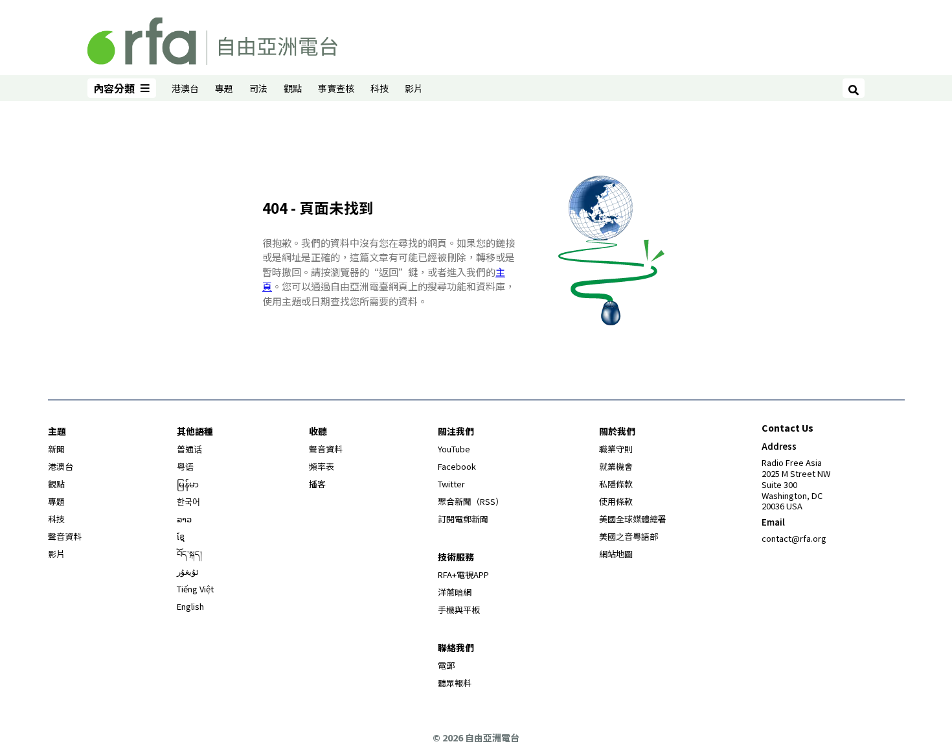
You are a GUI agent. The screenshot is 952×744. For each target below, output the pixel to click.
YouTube (454, 449)
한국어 (188, 501)
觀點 (293, 88)
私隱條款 (616, 484)
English (190, 606)
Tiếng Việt (195, 589)
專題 (224, 88)
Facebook (457, 466)
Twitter (451, 484)
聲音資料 (65, 536)
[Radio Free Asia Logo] (212, 38)
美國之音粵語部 (628, 536)
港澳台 (185, 88)
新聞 (56, 449)
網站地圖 (616, 554)
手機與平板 (459, 609)
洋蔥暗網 (454, 592)
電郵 (446, 665)
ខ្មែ (181, 536)
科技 (379, 88)
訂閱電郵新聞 (463, 519)
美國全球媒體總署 (632, 519)
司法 (258, 88)
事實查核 (336, 88)
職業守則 (616, 449)
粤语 (185, 466)
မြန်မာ (188, 484)
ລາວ (184, 519)
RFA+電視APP (463, 574)
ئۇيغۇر (188, 571)
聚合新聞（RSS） (471, 501)
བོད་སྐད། (189, 554)
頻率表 (321, 466)
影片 (414, 88)
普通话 (189, 449)
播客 (317, 484)
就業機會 (616, 466)
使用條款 (616, 501)
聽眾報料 (454, 683)
